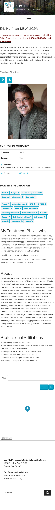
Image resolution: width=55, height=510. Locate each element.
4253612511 (24, 173)
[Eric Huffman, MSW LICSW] (27, 111)
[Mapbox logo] (6, 438)
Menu (28, 18)
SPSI (20, 6)
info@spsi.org (16, 478)
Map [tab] (4, 378)
